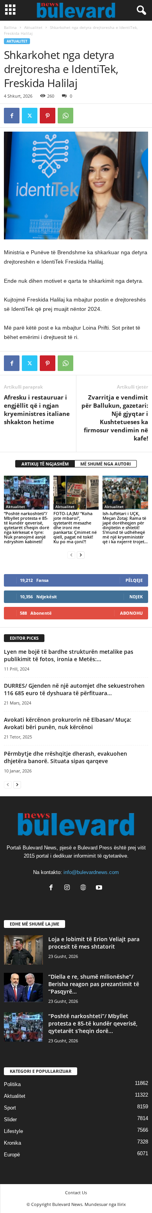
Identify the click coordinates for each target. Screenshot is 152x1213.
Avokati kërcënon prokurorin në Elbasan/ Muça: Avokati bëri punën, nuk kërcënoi (67, 723)
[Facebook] (11, 115)
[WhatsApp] (65, 115)
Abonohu (131, 613)
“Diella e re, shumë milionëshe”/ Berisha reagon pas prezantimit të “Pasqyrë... (93, 984)
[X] (29, 115)
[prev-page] (71, 555)
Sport (10, 1108)
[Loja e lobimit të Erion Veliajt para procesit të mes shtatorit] (23, 950)
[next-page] (81, 555)
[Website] (85, 888)
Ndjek (136, 596)
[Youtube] (100, 888)
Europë (12, 1155)
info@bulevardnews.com (91, 872)
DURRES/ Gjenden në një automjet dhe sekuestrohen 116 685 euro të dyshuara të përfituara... (74, 689)
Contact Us (76, 1192)
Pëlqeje (134, 580)
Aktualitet (33, 27)
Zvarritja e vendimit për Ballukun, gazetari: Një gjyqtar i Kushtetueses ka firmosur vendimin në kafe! (114, 417)
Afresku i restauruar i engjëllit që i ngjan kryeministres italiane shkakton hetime (37, 409)
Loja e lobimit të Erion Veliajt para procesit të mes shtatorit (94, 942)
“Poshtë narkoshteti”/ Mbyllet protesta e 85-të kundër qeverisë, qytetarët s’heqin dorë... (93, 1023)
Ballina (10, 27)
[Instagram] (69, 888)
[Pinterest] (47, 115)
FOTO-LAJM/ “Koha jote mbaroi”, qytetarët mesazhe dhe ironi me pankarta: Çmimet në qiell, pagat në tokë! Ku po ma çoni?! (75, 527)
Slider (10, 1119)
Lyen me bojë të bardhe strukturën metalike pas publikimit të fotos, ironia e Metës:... (68, 655)
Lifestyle (13, 1131)
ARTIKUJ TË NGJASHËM (45, 464)
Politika (12, 1084)
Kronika (12, 1143)
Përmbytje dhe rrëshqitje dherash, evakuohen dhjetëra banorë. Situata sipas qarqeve (65, 757)
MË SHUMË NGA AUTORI (105, 464)
